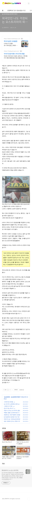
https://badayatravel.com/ (11, 51)
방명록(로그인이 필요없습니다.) (16, 10)
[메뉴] (28, 3)
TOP (28, 499)
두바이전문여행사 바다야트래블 (14, 54)
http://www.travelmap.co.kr (12, 38)
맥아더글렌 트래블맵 (10, 41)
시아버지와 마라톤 (8, 402)
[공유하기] (8, 390)
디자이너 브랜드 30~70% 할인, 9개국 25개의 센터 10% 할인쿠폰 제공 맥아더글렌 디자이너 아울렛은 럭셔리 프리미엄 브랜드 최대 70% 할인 (11, 44)
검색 (25, 3)
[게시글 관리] (10, 390)
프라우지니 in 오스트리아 (10, 470)
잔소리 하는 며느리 (8, 408)
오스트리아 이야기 (15, 397)
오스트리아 (7, 397)
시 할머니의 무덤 (8, 406)
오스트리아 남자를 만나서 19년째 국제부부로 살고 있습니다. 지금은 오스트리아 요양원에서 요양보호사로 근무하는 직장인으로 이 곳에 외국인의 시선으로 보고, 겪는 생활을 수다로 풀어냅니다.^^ (13, 476)
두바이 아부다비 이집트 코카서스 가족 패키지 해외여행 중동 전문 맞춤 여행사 (15, 57)
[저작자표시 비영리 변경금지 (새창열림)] (21, 390)
